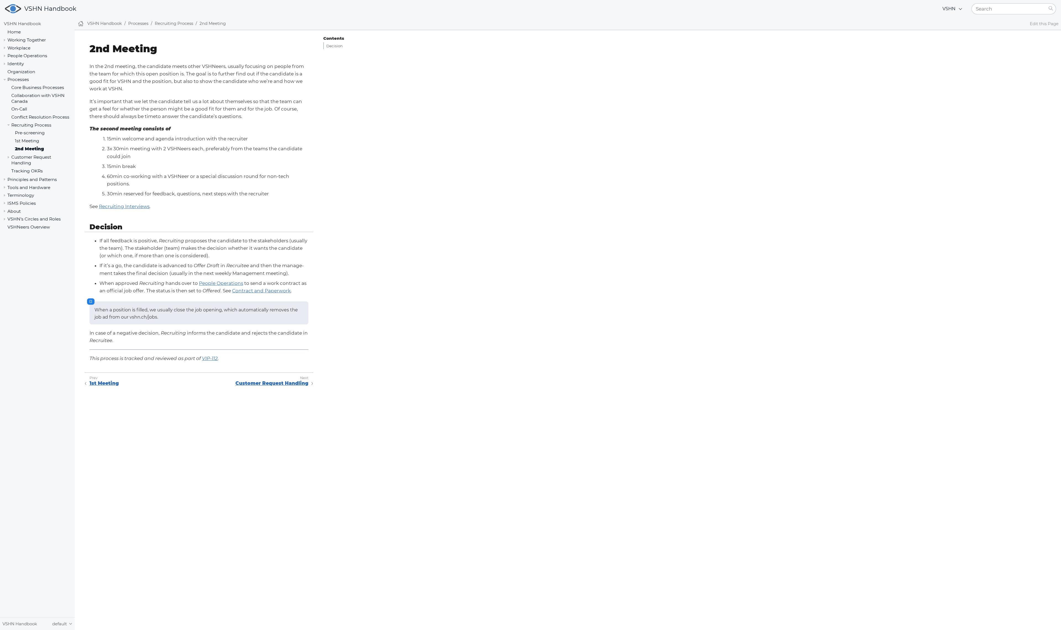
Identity (15, 63)
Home (14, 32)
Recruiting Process (31, 125)
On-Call (19, 109)
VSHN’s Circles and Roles (34, 219)
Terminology (20, 195)
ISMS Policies (21, 203)
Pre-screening (30, 132)
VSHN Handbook (50, 8)
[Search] (1051, 8)
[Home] (81, 23)
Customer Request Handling (271, 383)
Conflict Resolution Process (40, 117)
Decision (334, 46)
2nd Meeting (29, 148)
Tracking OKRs (27, 171)
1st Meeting (27, 140)
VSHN (948, 8)
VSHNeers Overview (28, 227)
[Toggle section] (4, 40)
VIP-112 (210, 358)
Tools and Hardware (28, 187)
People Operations (221, 283)
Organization (21, 71)
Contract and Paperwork (261, 290)
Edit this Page (1044, 23)
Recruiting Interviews (124, 206)
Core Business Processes (37, 87)
